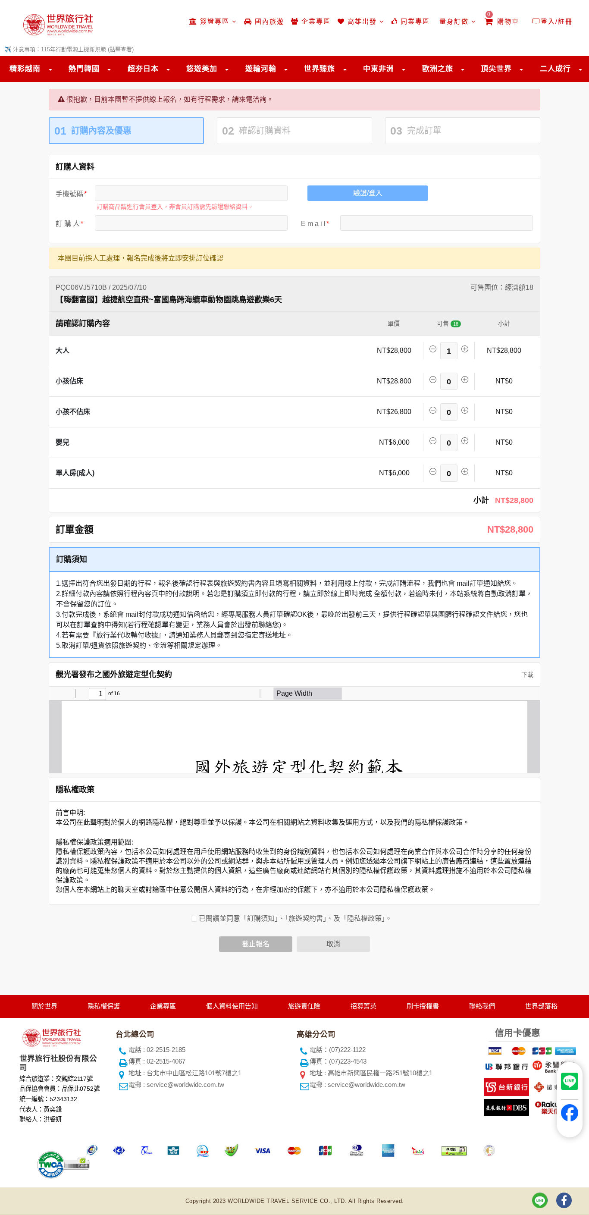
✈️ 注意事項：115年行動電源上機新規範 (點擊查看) (69, 49)
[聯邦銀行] (505, 1065)
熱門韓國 (84, 69)
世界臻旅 (319, 69)
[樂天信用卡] (552, 1106)
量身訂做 (454, 21)
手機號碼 (69, 194)
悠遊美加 (201, 69)
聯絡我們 (482, 1006)
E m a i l (313, 223)
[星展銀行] (505, 1106)
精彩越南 (25, 69)
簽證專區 (214, 21)
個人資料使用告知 (232, 1006)
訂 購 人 (68, 223)
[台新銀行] (505, 1085)
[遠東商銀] (552, 1085)
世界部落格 (541, 1006)
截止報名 (255, 944)
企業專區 (315, 21)
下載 (526, 674)
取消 (333, 944)
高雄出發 (362, 21)
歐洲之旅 (437, 69)
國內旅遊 (268, 21)
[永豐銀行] (552, 1065)
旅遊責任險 (304, 1006)
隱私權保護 (104, 1006)
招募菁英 (363, 1006)
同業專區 (414, 21)
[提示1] (493, 1049)
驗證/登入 (367, 193)
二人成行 (555, 69)
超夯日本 (143, 69)
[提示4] (564, 1049)
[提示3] (540, 1049)
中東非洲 (378, 69)
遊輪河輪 (260, 69)
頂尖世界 (496, 69)
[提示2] (517, 1049)
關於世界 (44, 1006)
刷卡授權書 (423, 1006)
